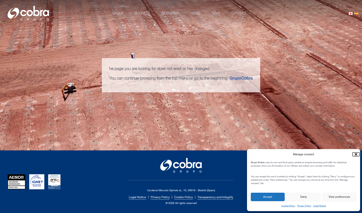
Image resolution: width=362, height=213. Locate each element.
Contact (238, 13)
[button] (354, 154)
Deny (303, 196)
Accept (267, 196)
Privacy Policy (304, 206)
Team (215, 13)
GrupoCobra (241, 78)
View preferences (339, 196)
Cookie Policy (288, 206)
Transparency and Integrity (215, 197)
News (195, 13)
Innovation (170, 13)
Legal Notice (319, 206)
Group (117, 13)
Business (142, 13)
